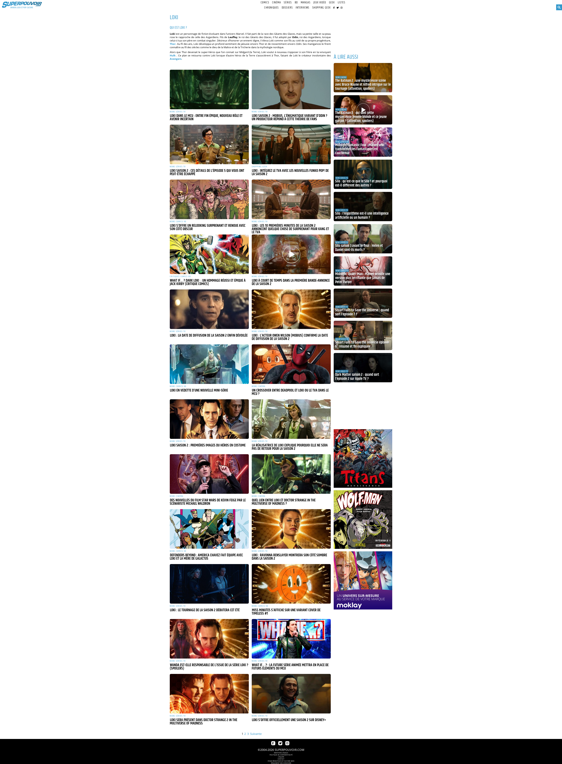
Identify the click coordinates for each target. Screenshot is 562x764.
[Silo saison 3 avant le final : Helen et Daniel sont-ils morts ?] (363, 238)
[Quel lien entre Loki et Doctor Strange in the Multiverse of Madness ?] (291, 474)
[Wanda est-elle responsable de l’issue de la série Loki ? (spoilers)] (209, 639)
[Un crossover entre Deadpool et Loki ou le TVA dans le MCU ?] (291, 364)
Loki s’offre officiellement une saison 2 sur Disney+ (289, 720)
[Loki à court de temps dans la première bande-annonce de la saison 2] (291, 254)
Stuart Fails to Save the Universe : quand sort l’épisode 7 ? (362, 312)
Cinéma (276, 2)
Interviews (302, 7)
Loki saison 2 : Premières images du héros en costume (208, 445)
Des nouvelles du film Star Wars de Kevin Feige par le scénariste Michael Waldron (208, 502)
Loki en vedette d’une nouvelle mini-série (199, 390)
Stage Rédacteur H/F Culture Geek (281, 761)
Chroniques (271, 7)
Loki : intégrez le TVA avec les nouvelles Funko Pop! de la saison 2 (290, 172)
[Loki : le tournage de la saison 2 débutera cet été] (209, 584)
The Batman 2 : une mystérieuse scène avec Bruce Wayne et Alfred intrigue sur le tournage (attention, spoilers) (363, 85)
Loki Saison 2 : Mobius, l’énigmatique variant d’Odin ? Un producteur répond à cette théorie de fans (289, 117)
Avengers (175, 58)
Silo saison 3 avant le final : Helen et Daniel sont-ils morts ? (359, 248)
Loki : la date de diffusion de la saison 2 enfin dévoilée (209, 335)
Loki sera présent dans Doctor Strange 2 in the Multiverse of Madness (203, 721)
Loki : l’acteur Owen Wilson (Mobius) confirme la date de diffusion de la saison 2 (290, 337)
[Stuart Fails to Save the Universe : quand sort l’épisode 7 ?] (363, 303)
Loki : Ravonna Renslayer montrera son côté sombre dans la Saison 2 (289, 556)
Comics (265, 2)
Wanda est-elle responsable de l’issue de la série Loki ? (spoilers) (209, 666)
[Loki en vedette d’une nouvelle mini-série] (209, 364)
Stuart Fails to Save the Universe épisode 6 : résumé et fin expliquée (362, 344)
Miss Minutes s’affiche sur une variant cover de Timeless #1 (286, 611)
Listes (341, 2)
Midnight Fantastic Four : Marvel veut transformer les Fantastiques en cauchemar (360, 149)
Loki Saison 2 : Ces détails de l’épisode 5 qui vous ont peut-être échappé (207, 172)
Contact (281, 759)
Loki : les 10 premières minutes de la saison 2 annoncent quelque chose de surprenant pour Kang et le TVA (290, 229)
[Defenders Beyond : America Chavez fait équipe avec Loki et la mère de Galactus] (209, 529)
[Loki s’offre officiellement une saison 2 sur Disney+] (291, 693)
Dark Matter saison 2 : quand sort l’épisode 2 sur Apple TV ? (357, 377)
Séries (288, 2)
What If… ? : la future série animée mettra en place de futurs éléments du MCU (290, 666)
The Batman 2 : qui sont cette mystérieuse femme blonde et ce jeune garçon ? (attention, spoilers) (361, 117)
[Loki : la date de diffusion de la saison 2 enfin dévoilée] (209, 309)
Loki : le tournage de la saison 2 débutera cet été (205, 610)
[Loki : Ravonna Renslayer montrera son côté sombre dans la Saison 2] (291, 529)
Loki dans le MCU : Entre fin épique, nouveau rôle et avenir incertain (206, 117)
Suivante (256, 734)
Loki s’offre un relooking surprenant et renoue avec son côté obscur (207, 227)
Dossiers (287, 7)
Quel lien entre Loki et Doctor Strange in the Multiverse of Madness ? (284, 502)
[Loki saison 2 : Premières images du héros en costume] (209, 419)
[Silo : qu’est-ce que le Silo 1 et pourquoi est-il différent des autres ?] (363, 174)
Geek (332, 2)
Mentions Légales (281, 753)
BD (296, 2)
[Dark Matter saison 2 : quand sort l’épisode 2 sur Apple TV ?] (363, 367)
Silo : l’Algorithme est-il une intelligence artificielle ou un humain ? (362, 215)
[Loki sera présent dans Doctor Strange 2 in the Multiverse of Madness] (209, 693)
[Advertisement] (363, 30)
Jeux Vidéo (319, 2)
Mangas (305, 2)
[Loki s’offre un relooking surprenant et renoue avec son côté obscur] (209, 199)
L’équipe (281, 757)
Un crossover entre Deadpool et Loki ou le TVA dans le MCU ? (290, 392)
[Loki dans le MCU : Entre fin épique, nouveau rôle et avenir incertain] (209, 89)
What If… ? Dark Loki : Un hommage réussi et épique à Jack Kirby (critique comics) (208, 282)
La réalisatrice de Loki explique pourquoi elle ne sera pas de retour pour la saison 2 (290, 447)
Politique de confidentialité (281, 755)
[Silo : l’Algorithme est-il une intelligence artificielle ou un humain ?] (363, 206)
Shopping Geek (321, 7)
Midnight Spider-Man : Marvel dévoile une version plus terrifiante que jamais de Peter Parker (362, 278)
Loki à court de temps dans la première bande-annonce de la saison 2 (291, 282)
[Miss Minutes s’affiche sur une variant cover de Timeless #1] (291, 584)
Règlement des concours (281, 763)
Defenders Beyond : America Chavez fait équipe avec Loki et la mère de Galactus (206, 556)
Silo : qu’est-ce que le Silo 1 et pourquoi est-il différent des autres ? (361, 183)
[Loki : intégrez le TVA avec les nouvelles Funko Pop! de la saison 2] (291, 144)
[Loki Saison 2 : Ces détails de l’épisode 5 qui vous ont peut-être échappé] (209, 144)
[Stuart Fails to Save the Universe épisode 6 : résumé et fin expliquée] (363, 335)
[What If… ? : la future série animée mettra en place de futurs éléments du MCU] (291, 639)
